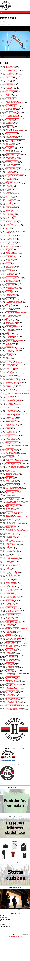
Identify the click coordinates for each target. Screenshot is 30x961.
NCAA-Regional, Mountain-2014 (13, 382)
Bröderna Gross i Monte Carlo (13, 502)
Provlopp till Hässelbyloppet (13, 225)
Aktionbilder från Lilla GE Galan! (14, 702)
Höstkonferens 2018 (10, 157)
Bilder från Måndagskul (12, 136)
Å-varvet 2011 (9, 432)
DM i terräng (9, 611)
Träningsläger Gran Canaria (13, 621)
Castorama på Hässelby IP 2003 (13, 708)
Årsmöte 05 (8, 674)
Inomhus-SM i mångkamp (12, 420)
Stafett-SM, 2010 (10, 456)
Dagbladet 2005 (10, 669)
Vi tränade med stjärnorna (12, 151)
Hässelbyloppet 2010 (11, 442)
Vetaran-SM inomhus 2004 (12, 699)
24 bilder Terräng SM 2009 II (13, 497)
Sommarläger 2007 (10, 597)
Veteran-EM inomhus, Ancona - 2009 (14, 501)
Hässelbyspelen (10, 592)
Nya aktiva (8, 94)
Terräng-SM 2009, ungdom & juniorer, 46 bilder (17, 492)
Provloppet (8, 100)
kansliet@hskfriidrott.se (16, 936)
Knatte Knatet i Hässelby (12, 253)
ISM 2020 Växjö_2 (10, 87)
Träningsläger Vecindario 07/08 (13, 574)
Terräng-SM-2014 (10, 383)
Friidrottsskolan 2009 (11, 484)
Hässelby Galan (9, 259)
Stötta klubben (15, 862)
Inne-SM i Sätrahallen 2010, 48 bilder (15, 466)
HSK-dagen (9, 581)
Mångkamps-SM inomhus (12, 90)
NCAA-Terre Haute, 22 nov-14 (13, 379)
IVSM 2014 (8, 389)
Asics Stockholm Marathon (12, 118)
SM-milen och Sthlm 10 (11, 241)
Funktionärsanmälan (15, 788)
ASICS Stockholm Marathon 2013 (14, 400)
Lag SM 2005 (9, 664)
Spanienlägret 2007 (10, 607)
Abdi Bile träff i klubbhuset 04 (13, 681)
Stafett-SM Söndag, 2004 (12, 690)
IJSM (7, 332)
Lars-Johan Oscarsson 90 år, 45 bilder (15, 463)
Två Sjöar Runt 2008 (10, 564)
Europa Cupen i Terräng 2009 (13, 512)
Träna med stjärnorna (11, 74)
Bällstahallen (9, 196)
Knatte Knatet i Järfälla (11, 320)
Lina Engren (9, 265)
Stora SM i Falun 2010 (11, 449)
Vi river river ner (10, 214)
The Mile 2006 (9, 624)
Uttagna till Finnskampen (12, 107)
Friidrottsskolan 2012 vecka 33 (13, 406)
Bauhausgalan (9, 202)
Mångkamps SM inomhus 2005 (13, 676)
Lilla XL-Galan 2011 (10, 438)
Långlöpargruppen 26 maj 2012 (13, 414)
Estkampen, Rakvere (11, 485)
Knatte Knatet (9, 274)
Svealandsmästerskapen (12, 132)
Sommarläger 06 (10, 632)
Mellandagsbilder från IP (12, 336)
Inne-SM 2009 (9, 509)
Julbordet (8, 217)
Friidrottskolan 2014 (11, 375)
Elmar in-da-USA (10, 537)
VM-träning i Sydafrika (11, 276)
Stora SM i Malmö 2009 (11, 481)
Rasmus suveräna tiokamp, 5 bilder (14, 491)
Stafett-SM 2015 (10, 365)
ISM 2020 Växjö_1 (10, 88)
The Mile (8, 652)
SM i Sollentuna (10, 291)
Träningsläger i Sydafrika (12, 623)
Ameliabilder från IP (11, 148)
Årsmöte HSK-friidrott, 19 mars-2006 (15, 645)
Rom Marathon (9, 614)
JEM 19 (7, 357)
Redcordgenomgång (11, 223)
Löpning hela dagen (11, 325)
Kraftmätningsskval (10, 76)
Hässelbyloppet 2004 (11, 680)
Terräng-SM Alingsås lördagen (13, 641)
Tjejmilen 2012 (9, 403)
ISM (7, 86)
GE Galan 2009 (9, 511)
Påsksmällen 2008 (10, 561)
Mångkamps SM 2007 (11, 600)
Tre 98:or (8, 522)
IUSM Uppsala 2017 (10, 266)
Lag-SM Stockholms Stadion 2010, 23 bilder (16, 445)
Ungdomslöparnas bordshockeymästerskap (16, 516)
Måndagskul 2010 (10, 455)
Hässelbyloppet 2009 (11, 473)
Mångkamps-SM (10, 146)
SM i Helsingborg (10, 662)
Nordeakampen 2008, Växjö (12, 490)
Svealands (8, 262)
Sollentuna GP (9, 237)
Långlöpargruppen (10, 239)
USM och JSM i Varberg (11, 101)
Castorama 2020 (10, 79)
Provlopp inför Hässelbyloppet (13, 348)
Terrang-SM (9, 80)
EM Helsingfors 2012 (11, 410)
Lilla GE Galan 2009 (10, 513)
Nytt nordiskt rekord (11, 193)
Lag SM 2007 (9, 604)
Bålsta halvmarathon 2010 (12, 441)
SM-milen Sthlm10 (10, 200)
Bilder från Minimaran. (11, 246)
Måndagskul (9, 125)
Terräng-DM (9, 671)
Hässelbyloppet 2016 (11, 287)
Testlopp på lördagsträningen (13, 374)
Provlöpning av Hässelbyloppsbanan (15, 174)
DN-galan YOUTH (10, 430)
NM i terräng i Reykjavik (12, 161)
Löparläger (9, 189)
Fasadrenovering (10, 209)
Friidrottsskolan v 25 (11, 308)
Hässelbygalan (9, 72)
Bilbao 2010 (8, 470)
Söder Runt (8, 203)
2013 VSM (8, 397)
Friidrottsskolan (10, 305)
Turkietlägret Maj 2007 (11, 609)
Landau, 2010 (9, 458)
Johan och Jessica (10, 323)
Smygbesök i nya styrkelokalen (13, 504)
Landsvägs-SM (9, 369)
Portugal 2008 (9, 553)
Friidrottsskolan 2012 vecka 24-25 (14, 413)
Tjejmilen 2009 (9, 476)
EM (7, 304)
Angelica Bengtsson (11, 91)
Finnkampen (9, 290)
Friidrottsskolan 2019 (11, 114)
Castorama (8, 347)
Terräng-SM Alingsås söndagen (14, 638)
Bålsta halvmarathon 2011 (12, 424)
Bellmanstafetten (10, 293)
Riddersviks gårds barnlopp (12, 116)
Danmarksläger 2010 (11, 452)
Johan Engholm (9, 459)
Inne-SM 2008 (9, 569)
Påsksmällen (9, 255)
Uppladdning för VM (11, 480)
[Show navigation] (1, 12)
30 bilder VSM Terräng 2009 (12, 499)
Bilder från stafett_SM (11, 311)
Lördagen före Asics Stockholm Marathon (16, 312)
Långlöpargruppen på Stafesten (14, 183)
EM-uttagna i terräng (11, 158)
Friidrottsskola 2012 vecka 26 (13, 411)
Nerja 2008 (8, 515)
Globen (7, 333)
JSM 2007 (8, 554)
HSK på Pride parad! (11, 109)
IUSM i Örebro (9, 83)
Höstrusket (8, 93)
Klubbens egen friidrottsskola (13, 299)
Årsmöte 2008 (9, 562)
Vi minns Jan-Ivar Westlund (12, 368)
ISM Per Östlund (10, 137)
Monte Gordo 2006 (10, 646)
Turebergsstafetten (11, 207)
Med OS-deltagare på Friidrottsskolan (15, 306)
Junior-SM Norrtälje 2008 (12, 541)
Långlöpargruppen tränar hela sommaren (16, 244)
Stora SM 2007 (9, 595)
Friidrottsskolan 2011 (11, 431)
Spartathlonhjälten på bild (12, 534)
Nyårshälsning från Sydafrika (13, 471)
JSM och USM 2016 (10, 295)
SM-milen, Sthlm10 (10, 115)
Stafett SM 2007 (9, 599)
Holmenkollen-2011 (10, 434)
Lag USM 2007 (9, 586)
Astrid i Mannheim (10, 360)
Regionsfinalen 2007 (11, 588)
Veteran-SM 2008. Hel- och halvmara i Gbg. (16, 530)
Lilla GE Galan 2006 (10, 649)
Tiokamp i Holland (10, 593)
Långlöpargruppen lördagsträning (14, 340)
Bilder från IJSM (10, 270)
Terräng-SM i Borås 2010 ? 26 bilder (14, 460)
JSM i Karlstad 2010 (10, 451)
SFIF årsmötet (9, 127)
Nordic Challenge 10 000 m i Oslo (14, 488)
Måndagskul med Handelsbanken (15, 748)
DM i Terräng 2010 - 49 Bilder (13, 462)
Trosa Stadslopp (10, 399)
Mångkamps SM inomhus (12, 329)
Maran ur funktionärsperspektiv (13, 204)
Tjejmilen (8, 351)
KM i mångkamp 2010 (11, 439)
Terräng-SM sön (10, 284)
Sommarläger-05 (10, 666)
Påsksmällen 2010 (10, 465)
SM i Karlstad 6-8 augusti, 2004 (13, 684)
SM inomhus (9, 330)
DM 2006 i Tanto (10, 642)
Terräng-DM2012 (10, 418)
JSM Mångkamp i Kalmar (12, 529)
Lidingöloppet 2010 (10, 444)
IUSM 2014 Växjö (10, 388)
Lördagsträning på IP (11, 520)
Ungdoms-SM (9, 181)
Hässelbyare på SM (10, 182)
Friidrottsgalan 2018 (11, 164)
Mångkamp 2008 (10, 533)
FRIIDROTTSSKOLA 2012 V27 (12, 409)
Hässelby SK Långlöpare (12, 322)
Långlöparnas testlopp (11, 251)
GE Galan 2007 (9, 617)
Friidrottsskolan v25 (11, 238)
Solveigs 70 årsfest (10, 576)
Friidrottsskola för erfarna (12, 112)
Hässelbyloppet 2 (10, 344)
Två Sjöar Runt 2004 (10, 695)
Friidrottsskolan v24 (11, 242)
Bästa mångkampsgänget (12, 256)
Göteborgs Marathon (11, 582)
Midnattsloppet (9, 185)
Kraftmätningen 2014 (11, 385)
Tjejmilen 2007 (9, 590)
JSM (7, 228)
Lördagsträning (10, 343)
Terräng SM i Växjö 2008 (12, 551)
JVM (7, 190)
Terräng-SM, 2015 (10, 341)
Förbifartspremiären (5, 919)
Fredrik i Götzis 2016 (11, 315)
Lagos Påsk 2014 (10, 386)
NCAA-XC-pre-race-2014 (12, 381)
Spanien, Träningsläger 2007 (13, 613)
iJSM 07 (7, 618)
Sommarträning (10, 248)
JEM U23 (8, 232)
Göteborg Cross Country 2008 (13, 555)
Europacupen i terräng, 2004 (13, 701)
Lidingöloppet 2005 (10, 653)
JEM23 (7, 358)
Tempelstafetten (10, 122)
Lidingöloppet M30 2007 (11, 585)
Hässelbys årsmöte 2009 (11, 505)
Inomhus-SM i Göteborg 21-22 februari (15, 697)
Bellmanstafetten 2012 (11, 404)
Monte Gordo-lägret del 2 (12, 667)
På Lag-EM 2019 (9, 111)
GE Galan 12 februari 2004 (12, 698)
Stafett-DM (8, 178)
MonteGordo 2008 (10, 565)
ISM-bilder (8, 141)
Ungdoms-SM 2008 (10, 543)
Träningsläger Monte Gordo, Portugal (15, 673)
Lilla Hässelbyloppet (5, 926)
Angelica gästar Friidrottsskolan (14, 453)
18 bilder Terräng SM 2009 (12, 498)
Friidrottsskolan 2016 (11, 273)
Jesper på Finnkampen (11, 104)
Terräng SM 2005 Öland (11, 670)
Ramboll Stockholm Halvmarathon (14, 102)
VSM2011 (8, 428)
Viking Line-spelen (10, 294)
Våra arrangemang (15, 913)
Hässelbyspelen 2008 (11, 526)
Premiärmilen (9, 126)
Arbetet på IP (9, 355)
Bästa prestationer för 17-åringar (14, 154)
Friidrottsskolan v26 (11, 235)
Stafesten (8, 105)
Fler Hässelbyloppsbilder (12, 162)
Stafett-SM (8, 119)
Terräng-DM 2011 (10, 437)
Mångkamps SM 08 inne (11, 567)
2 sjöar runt (8, 260)
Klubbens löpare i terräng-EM (13, 153)
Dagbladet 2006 (10, 639)
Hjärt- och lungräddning (12, 281)
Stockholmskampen (10, 172)
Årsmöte (8, 81)
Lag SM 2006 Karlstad (11, 631)
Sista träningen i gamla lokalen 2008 (15, 523)
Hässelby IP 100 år (10, 67)
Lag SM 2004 (9, 687)
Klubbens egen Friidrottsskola (13, 108)
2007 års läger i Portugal (12, 616)
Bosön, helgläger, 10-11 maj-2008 (14, 536)
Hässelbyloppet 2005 (11, 650)
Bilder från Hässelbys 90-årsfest (13, 704)
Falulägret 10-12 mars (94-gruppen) (14, 643)
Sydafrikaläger (9, 334)
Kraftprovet (9, 602)
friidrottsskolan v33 (10, 540)
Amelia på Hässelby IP (11, 168)
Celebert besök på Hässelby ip (13, 483)
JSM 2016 (8, 298)
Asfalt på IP (8, 634)
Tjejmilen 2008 (9, 539)
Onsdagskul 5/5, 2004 (11, 692)
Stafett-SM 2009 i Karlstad (12, 487)
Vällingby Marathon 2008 (12, 558)
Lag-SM (8, 192)
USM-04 (8, 685)
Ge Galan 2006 (9, 648)
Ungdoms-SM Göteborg (12, 421)
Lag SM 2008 (9, 547)
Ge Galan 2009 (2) (10, 508)
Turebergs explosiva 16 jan (12, 147)
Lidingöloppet (9, 98)
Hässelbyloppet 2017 (11, 220)
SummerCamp (9, 195)
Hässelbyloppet (9, 346)
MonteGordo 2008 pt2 (11, 557)
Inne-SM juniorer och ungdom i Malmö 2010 (16, 467)
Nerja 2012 (8, 416)
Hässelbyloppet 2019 (11, 97)
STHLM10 (8, 309)
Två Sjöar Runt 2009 (10, 506)
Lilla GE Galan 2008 (10, 571)
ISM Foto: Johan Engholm (12, 140)
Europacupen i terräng (11, 620)
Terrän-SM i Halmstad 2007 (12, 610)
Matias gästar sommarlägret (13, 596)
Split (7, 318)
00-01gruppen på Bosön (11, 402)
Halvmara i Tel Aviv (10, 267)
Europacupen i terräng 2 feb (13, 572)
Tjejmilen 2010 (9, 448)
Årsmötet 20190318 (10, 133)
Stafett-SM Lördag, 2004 (12, 691)
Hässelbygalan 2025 (11, 66)
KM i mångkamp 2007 (11, 583)
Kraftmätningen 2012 (11, 417)
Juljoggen (8, 337)
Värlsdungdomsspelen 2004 (12, 688)
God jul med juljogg (11, 216)
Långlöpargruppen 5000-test (13, 364)
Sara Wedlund (9, 199)
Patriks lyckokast (10, 525)
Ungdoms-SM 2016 (10, 297)
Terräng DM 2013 (10, 396)
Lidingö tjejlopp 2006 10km (12, 627)
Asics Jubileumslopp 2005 (12, 655)
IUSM (7, 134)
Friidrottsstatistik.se (15, 816)
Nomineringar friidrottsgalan (13, 279)
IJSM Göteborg (9, 84)
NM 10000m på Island (11, 635)
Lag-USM (8, 77)
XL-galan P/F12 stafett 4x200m (13, 423)
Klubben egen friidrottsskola (13, 230)
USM (7, 227)
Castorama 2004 (10, 677)
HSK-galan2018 (9, 210)
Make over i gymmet (11, 283)
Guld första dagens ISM (11, 143)
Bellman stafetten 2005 (11, 657)
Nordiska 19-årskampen (12, 188)
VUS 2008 (8, 527)
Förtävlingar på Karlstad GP (13, 301)
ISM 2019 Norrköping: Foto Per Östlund (15, 139)
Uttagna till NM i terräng (12, 280)
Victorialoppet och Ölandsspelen (14, 302)
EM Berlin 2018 (9, 186)
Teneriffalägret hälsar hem (12, 277)
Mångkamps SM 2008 (11, 546)
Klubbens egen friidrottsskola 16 (14, 231)
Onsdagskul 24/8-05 (10, 660)
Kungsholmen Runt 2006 (11, 637)
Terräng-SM (9, 95)
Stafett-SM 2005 (10, 656)
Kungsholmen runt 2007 (11, 606)
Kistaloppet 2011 (10, 425)
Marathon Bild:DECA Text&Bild (13, 362)
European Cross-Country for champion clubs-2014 (18, 390)
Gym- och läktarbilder (11, 575)
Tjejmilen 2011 (9, 427)
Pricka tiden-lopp (10, 339)
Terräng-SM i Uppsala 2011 (12, 435)
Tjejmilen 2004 (9, 683)
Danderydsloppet (10, 319)
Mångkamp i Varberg (11, 221)
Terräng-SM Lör (10, 286)
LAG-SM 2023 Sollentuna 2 (12, 69)
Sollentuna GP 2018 (10, 197)
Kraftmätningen (10, 179)
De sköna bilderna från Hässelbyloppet (15, 169)
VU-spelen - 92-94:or (11, 519)
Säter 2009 (8, 495)
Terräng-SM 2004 (10, 694)
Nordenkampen (10, 144)
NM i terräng (9, 578)
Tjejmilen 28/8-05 (10, 659)
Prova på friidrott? (15, 714)
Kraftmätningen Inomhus (12, 376)
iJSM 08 (7, 568)
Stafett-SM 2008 (10, 550)
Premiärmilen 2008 (10, 560)
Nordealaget (9, 477)
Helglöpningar (9, 252)
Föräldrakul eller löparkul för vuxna (14, 130)
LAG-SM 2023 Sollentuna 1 (12, 70)
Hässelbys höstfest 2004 (11, 678)
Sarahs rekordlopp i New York (13, 258)
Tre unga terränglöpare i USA (13, 167)
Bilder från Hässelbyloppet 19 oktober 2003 (16, 705)
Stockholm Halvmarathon (12, 224)
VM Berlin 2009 (9, 478)
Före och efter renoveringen (13, 211)
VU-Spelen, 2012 (10, 407)
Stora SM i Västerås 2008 (12, 544)
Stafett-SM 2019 (10, 121)
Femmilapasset (9, 213)
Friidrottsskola (9, 361)
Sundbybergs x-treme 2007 (12, 589)
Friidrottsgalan (9, 73)
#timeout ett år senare (11, 160)
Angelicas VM (9, 353)
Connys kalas (9, 579)
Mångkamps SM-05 (10, 663)
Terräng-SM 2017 (10, 218)
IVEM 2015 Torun (10, 372)
